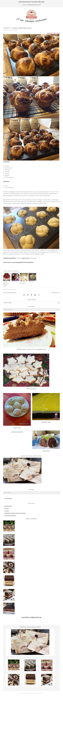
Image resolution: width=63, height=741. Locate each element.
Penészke (6, 508)
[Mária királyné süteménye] (9, 586)
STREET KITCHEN (25, 258)
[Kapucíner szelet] (9, 600)
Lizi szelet (6, 510)
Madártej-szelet (31, 281)
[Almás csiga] (17, 425)
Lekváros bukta (14, 281)
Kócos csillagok (31, 388)
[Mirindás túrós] (46, 419)
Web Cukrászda (31, 15)
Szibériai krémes (8, 506)
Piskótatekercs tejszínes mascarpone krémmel (15, 513)
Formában (9, 289)
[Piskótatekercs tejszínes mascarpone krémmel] (9, 572)
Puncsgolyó (46, 451)
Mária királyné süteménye (10, 515)
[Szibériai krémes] (9, 531)
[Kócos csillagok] (26, 386)
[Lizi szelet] (9, 559)
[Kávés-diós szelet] (9, 614)
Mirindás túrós (46, 422)
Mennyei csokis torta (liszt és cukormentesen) (31, 349)
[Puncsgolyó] (46, 448)
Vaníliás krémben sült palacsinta (23, 282)
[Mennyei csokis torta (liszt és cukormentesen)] (29, 347)
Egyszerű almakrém (17, 432)
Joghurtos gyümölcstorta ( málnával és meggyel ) (6, 283)
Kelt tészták (14, 289)
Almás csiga (17, 428)
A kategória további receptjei (31, 617)
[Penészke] (9, 545)
